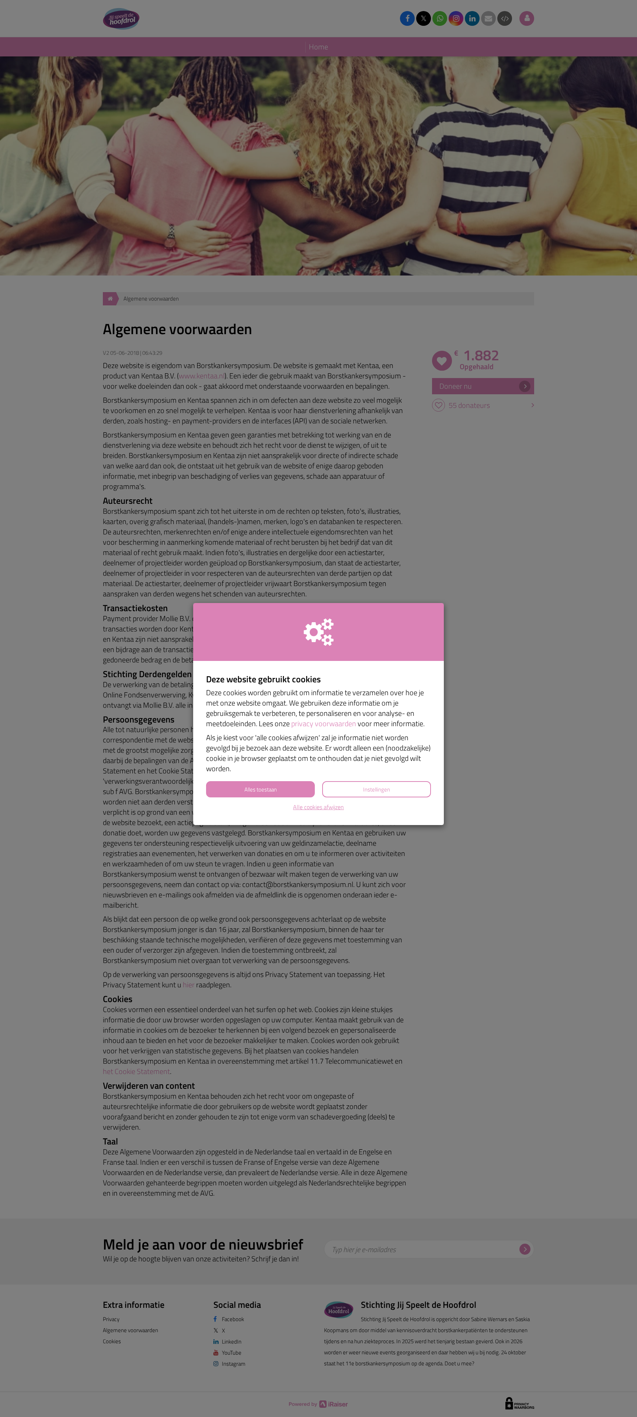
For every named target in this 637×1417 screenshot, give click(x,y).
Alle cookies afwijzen (318, 807)
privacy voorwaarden (323, 723)
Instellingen (376, 789)
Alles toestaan (260, 789)
